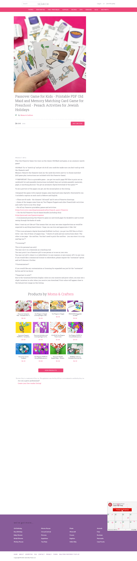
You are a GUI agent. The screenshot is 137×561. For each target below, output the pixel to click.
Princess (44, 535)
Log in (99, 3)
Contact (41, 554)
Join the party (110, 3)
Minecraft (73, 532)
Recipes (74, 9)
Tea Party (44, 542)
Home (16, 554)
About (21, 554)
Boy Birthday (18, 532)
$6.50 (41, 318)
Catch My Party (68, 4)
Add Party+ (105, 9)
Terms (55, 554)
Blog (96, 9)
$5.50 (75, 318)
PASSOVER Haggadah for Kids (75, 314)
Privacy (49, 554)
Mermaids (100, 538)
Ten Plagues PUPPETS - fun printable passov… (75, 336)
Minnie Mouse (45, 528)
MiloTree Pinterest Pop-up (69, 554)
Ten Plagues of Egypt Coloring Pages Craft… (40, 314)
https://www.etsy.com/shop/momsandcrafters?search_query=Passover (41, 210)
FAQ (35, 554)
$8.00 (24, 318)
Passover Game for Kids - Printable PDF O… (23, 314)
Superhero (44, 538)
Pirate (71, 528)
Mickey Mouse (18, 542)
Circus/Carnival (46, 532)
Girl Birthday (18, 528)
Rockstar (100, 535)
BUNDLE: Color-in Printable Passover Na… (75, 357)
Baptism (72, 538)
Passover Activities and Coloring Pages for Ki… (41, 336)
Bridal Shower (18, 538)
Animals (99, 528)
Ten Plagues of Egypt (58, 314)
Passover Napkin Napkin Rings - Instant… (58, 357)
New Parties (40, 9)
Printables (53, 9)
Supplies (65, 9)
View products (51, 370)
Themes (30, 9)
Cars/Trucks (101, 542)
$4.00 (24, 339)
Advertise (29, 554)
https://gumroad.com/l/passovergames (29, 215)
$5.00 (58, 339)
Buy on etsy (77, 123)
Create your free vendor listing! (29, 383)
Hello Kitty (73, 542)
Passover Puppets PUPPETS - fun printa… (23, 336)
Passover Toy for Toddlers (24, 357)
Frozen (72, 535)
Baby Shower (18, 535)
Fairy (98, 532)
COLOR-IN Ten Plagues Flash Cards (58, 336)
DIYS (81, 9)
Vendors (89, 9)
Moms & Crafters (27, 115)
